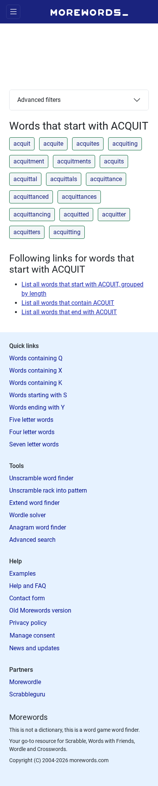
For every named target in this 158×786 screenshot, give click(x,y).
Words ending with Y (37, 407)
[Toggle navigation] (13, 12)
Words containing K (35, 382)
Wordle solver (27, 515)
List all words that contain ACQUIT (67, 302)
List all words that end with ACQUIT (69, 312)
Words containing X (35, 370)
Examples (22, 573)
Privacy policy (28, 622)
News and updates (34, 648)
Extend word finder (34, 502)
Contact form (27, 598)
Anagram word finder (37, 527)
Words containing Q (36, 358)
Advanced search (32, 539)
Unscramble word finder (41, 478)
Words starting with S (38, 395)
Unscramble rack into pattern (48, 490)
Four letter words (31, 432)
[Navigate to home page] (89, 11)
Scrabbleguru (27, 694)
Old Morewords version (40, 610)
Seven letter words (34, 444)
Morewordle (25, 682)
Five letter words (31, 419)
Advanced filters (39, 99)
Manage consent (32, 635)
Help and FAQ (27, 586)
